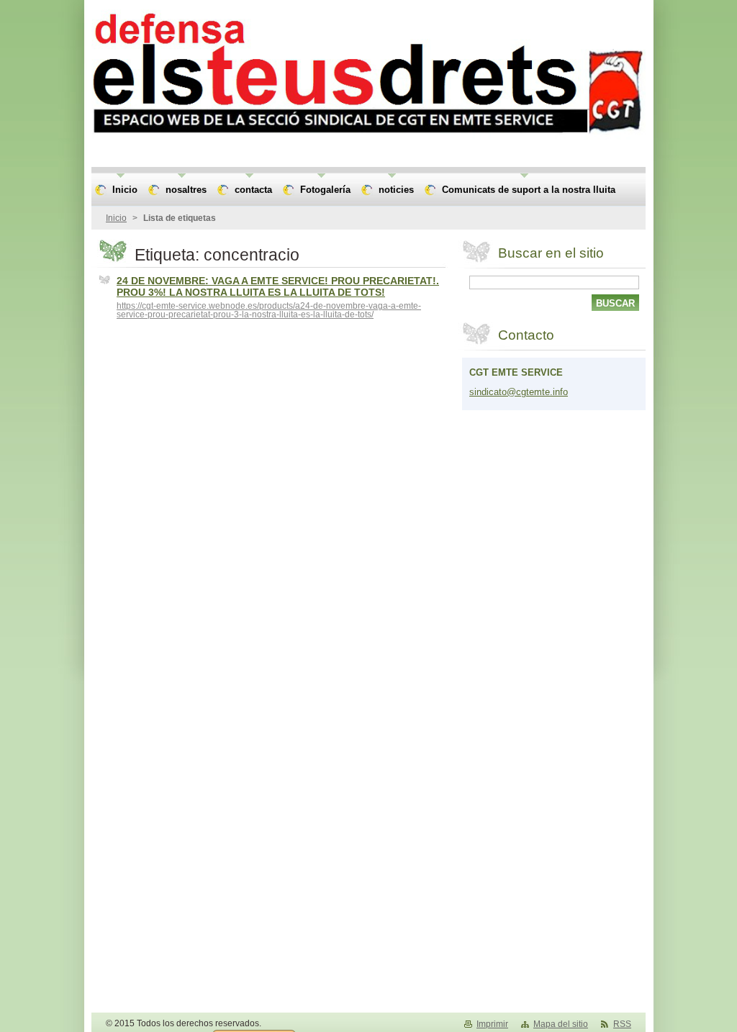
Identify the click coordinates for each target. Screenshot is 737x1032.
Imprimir (492, 1024)
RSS (622, 1024)
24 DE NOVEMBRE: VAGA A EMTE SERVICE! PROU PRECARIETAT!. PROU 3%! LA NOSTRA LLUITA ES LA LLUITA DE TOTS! (278, 286)
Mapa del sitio (560, 1024)
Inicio (116, 218)
